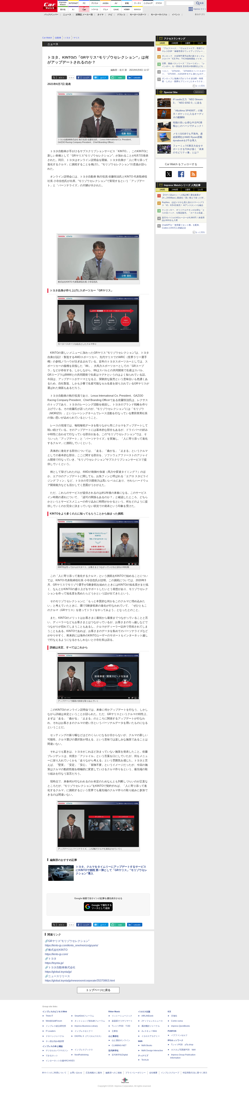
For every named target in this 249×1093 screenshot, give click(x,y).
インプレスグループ (170, 1073)
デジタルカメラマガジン (57, 1050)
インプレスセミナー (84, 1031)
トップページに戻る (98, 990)
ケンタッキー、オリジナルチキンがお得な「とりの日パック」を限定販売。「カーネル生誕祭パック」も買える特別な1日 (183, 213)
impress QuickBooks (180, 1026)
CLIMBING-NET (119, 1045)
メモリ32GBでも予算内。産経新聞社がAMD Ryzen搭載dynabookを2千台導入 (188, 137)
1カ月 (200, 43)
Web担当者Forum (54, 1021)
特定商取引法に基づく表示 (195, 1073)
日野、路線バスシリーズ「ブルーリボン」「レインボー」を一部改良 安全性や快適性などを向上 (183, 66)
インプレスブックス (84, 1050)
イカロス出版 (144, 1011)
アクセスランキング (174, 38)
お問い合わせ (76, 1073)
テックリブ (143, 1055)
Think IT (49, 1016)
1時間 (162, 43)
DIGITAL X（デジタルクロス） (88, 1036)
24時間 (175, 43)
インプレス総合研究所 (56, 1026)
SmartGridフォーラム (84, 1016)
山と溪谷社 (113, 1036)
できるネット (52, 1055)
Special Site (171, 92)
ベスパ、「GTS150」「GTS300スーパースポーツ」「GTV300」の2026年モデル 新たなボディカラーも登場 (184, 74)
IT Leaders (51, 1031)
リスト (71, 78)
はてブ (103, 78)
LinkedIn (136, 78)
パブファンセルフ (179, 1035)
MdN (140, 1041)
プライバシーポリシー (135, 1073)
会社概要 (153, 1073)
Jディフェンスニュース (152, 1021)
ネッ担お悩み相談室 (55, 1041)
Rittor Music (114, 1011)
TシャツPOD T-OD (121, 1026)
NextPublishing (82, 1055)
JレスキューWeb (149, 1031)
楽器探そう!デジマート (122, 1021)
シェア (86, 78)
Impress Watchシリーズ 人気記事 (182, 185)
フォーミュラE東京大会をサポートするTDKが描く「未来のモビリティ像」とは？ (188, 149)
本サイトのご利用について (54, 1073)
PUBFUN (172, 1031)
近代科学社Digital (120, 1055)
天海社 (174, 1016)
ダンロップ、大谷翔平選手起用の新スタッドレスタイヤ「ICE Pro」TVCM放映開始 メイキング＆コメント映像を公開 (183, 59)
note (120, 78)
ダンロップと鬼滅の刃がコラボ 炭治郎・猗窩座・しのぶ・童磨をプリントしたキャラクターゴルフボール (183, 81)
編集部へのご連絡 (114, 1073)
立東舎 (115, 1031)
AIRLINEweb (147, 1016)
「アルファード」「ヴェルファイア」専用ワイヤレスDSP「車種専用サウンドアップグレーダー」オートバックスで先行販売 (183, 51)
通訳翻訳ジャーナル (150, 1026)
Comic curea (177, 1021)
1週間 (187, 43)
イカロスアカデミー (150, 1036)
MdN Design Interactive (152, 1050)
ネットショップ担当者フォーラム (90, 1021)
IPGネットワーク (175, 1040)
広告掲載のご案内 (94, 1073)
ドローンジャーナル (55, 1036)
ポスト (61, 78)
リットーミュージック (122, 1016)
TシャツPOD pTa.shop (182, 1044)
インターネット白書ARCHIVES (60, 1060)
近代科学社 (113, 1050)
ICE (169, 1011)
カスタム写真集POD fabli (183, 1050)
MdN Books (146, 1045)
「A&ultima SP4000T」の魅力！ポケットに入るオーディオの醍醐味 (188, 114)
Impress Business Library (86, 1026)
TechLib (145, 1060)
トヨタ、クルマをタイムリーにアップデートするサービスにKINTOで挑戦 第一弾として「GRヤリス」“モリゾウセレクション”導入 (111, 870)
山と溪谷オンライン (121, 1040)
